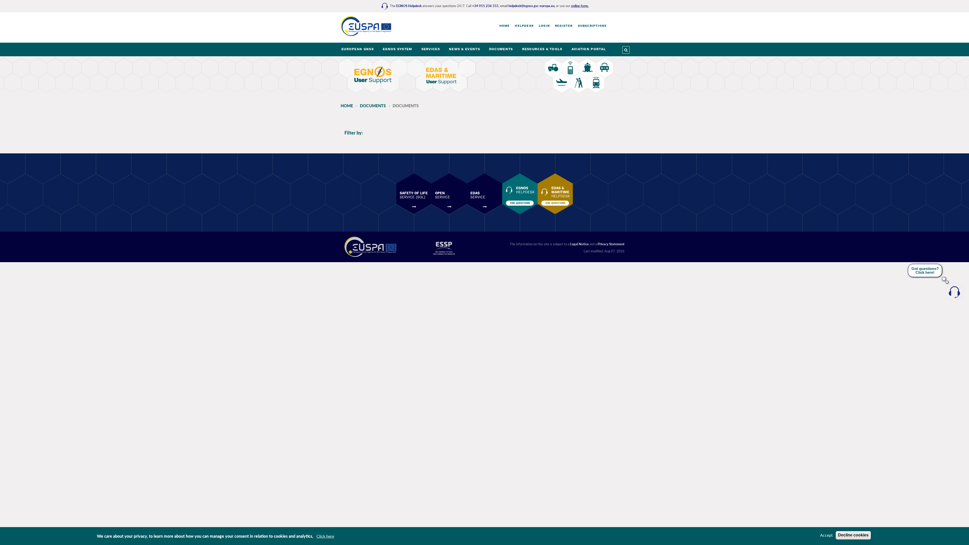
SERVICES (430, 49)
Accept (826, 535)
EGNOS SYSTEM (397, 49)
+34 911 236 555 (485, 6)
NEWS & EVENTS (464, 49)
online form (579, 6)
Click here (325, 536)
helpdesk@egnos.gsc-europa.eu (531, 6)
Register (564, 26)
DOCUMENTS (501, 49)
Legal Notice (579, 244)
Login (544, 26)
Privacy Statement (611, 244)
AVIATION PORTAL (589, 49)
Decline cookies (853, 535)
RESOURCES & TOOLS (542, 49)
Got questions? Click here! (925, 270)
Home (504, 26)
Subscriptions (592, 26)
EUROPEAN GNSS (357, 49)
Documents (373, 105)
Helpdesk (524, 26)
